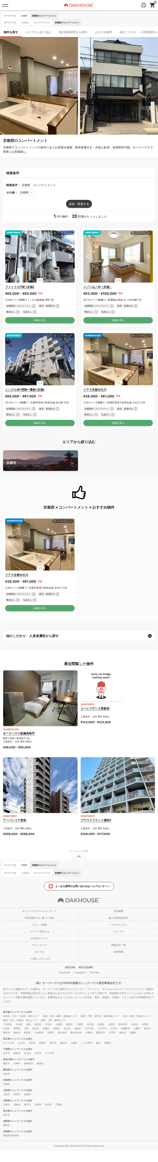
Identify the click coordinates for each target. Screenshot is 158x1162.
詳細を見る (40, 320)
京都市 (17, 461)
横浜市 (6, 1063)
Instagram (80, 972)
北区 (26, 1028)
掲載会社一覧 (118, 945)
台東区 (59, 1024)
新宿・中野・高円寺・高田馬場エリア (100, 1016)
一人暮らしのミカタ (39, 958)
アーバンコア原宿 (14, 820)
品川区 (90, 1024)
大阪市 (6, 1094)
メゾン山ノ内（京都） (97, 287)
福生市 (122, 1032)
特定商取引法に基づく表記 (39, 917)
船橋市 (17, 1053)
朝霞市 (107, 1042)
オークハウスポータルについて (39, 911)
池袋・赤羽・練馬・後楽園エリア (60, 1016)
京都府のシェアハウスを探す (18, 1079)
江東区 (80, 1024)
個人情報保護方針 (118, 917)
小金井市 (39, 1032)
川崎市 (17, 1063)
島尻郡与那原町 (11, 1135)
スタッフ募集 (39, 924)
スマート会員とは (39, 931)
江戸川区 (89, 1028)
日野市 (50, 1032)
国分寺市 (62, 1032)
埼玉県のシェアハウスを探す (18, 1038)
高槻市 (27, 1094)
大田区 (111, 1024)
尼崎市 (17, 1104)
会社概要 (118, 911)
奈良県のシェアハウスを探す (18, 1110)
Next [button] (70, 256)
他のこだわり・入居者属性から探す (32, 636)
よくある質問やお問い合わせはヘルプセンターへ (82, 886)
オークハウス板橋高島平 (19, 733)
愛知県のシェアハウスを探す (18, 1069)
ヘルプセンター (118, 924)
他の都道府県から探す (73, 32)
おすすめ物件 (103, 32)
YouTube (94, 972)
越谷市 (63, 1042)
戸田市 (32, 1042)
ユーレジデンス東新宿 (95, 708)
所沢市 (53, 1042)
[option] (40, 256)
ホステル (39, 951)
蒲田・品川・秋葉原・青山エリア (20, 1020)
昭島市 (6, 1032)
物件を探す (11, 32)
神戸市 (27, 1104)
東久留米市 (76, 1032)
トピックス (118, 931)
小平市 (112, 1032)
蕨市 (98, 1042)
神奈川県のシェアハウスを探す (19, 1059)
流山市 (27, 1053)
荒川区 (35, 1028)
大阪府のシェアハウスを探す (18, 1090)
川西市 (38, 1104)
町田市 (27, 1032)
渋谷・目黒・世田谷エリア (136, 1016)
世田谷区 (123, 1024)
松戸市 (38, 1053)
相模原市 (28, 1063)
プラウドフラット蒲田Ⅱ (96, 820)
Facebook (64, 972)
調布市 (17, 1032)
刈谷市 (6, 1073)
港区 (28, 1024)
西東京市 (100, 1032)
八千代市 (49, 1053)
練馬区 (56, 1028)
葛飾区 (77, 1028)
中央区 (19, 1024)
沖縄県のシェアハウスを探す (18, 1131)
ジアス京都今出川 (94, 389)
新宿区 (38, 1024)
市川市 (6, 1053)
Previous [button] (9, 256)
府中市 (147, 1028)
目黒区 (101, 1024)
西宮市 (48, 1104)
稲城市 (133, 1032)
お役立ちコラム (39, 938)
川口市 (21, 1042)
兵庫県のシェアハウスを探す (18, 1100)
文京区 (48, 1024)
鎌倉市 (40, 1063)
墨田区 (69, 1024)
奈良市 (6, 1114)
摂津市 (17, 1094)
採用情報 (118, 951)
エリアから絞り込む (38, 32)
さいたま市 (8, 1042)
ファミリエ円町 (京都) (19, 287)
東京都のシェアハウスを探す (18, 1012)
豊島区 (17, 1028)
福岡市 (6, 1125)
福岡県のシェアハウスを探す (18, 1121)
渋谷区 (134, 1024)
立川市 (113, 1028)
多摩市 (89, 1032)
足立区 (67, 1028)
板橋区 (46, 1028)
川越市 (74, 1042)
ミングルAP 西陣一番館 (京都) (24, 389)
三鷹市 (137, 1028)
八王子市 (102, 1028)
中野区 (145, 1024)
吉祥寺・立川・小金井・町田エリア (21, 1016)
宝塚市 (6, 1104)
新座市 (42, 1042)
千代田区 (7, 1024)
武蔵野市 (125, 1028)
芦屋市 (59, 1104)
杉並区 (6, 1028)
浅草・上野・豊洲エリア (53, 1020)
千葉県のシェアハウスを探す (18, 1049)
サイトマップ (39, 945)
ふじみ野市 (86, 1042)
